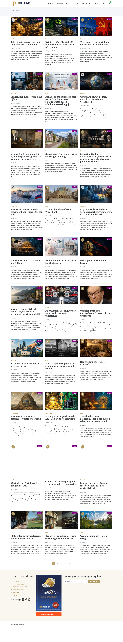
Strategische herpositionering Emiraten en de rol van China (61, 417)
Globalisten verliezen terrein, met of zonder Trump (26, 537)
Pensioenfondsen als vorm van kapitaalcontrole (61, 261)
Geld (46, 93)
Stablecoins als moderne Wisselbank (58, 210)
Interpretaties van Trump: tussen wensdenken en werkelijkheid (93, 486)
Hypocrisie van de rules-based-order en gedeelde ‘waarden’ (61, 537)
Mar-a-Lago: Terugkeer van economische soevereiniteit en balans (61, 366)
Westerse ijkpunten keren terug (93, 537)
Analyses (18, 10)
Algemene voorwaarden (20, 587)
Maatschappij (84, 39)
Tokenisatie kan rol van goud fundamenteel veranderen (26, 43)
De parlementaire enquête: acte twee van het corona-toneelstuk (61, 313)
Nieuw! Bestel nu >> (48, 614)
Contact (15, 595)
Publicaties (49, 3)
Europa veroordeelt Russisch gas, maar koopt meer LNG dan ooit (27, 212)
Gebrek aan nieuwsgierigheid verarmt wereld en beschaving (61, 482)
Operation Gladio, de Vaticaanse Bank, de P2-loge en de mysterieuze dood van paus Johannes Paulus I (96, 158)
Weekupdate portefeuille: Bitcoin (93, 261)
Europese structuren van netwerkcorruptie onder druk (26, 417)
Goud (12, 39)
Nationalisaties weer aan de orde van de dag (25, 364)
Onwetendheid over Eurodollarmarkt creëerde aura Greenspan (96, 313)
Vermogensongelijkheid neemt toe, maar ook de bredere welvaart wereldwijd (25, 312)
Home (12, 10)
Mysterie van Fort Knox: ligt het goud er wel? (25, 484)
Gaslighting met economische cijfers (26, 98)
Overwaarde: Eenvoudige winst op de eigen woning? (61, 155)
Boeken (75, 3)
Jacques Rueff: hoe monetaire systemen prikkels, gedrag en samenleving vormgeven (26, 156)
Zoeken (96, 3)
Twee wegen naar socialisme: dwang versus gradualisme (95, 43)
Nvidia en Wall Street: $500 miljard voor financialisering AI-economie (60, 44)
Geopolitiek (14, 206)
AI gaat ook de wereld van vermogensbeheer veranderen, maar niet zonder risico (96, 212)
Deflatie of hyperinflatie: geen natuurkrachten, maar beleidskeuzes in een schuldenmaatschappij (60, 101)
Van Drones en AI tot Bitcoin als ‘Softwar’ (25, 261)
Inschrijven (94, 581)
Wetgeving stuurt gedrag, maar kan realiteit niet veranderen (93, 99)
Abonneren (86, 3)
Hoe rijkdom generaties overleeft (92, 363)
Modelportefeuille (63, 3)
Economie (48, 39)
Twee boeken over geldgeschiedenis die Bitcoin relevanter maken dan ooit (95, 419)
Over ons (16, 581)
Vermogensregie (18, 584)
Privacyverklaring (18, 589)
